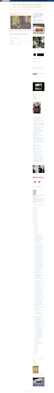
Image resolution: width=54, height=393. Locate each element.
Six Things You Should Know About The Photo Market (38, 136)
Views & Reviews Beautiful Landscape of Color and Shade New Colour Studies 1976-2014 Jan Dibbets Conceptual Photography (38, 15)
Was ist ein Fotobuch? (36, 144)
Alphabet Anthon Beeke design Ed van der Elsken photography (38, 128)
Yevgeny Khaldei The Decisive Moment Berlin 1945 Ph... (38, 293)
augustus (36, 230)
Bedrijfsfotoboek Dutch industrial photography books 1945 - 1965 (38, 161)
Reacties (35, 362)
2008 (35, 223)
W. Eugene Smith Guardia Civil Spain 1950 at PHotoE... (38, 334)
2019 (35, 208)
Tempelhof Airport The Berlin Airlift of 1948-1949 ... (38, 300)
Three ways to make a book (37, 145)
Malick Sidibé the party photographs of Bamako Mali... (39, 262)
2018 (35, 209)
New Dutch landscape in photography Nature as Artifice (39, 295)
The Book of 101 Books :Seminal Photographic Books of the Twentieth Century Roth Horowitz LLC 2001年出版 (38, 141)
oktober (36, 227)
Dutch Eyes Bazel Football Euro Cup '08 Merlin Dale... (39, 267)
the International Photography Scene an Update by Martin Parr (38, 118)
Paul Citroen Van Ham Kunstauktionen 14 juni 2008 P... (39, 310)
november (36, 226)
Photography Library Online (37, 119)
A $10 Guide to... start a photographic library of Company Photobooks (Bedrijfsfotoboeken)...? (38, 130)
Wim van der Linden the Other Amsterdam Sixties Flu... (38, 317)
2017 (35, 211)
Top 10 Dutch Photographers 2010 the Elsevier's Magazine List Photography (38, 124)
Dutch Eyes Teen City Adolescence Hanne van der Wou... (38, 242)
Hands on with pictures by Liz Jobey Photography (38, 235)
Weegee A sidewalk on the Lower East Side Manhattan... (39, 257)
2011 (35, 219)
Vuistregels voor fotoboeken (37, 147)
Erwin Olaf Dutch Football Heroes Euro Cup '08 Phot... (39, 319)
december (36, 224)
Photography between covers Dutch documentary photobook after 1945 (38, 158)
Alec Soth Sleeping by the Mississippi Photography (38, 343)
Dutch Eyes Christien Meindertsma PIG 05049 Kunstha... (38, 272)
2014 (35, 215)
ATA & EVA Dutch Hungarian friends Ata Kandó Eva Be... (38, 275)
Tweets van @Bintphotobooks (37, 186)
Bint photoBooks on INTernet (27, 4)
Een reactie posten (12, 40)
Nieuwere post (12, 41)
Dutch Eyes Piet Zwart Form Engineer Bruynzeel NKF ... (38, 250)
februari (36, 349)
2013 (35, 216)
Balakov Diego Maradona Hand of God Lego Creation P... (39, 253)
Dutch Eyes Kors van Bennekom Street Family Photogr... (39, 245)
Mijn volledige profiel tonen (38, 204)
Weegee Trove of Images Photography (37, 338)
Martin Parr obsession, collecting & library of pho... (39, 298)
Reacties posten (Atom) (17, 43)
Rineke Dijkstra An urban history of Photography (39, 281)
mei (35, 345)
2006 (35, 353)
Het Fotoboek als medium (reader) (37, 146)
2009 (35, 222)
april (35, 346)
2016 (35, 212)
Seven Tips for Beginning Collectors (38, 137)
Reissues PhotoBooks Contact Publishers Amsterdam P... (38, 336)
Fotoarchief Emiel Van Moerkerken (38, 156)
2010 (35, 220)
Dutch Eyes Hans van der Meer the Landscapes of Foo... (39, 324)
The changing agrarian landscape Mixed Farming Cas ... (39, 286)
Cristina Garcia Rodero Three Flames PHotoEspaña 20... (38, 329)
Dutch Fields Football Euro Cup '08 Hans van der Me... (39, 288)
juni (35, 233)
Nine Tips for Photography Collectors (38, 138)
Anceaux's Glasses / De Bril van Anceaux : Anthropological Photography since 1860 (37, 154)
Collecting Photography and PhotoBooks (37, 134)
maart (35, 348)
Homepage (20, 41)
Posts (35, 360)
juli (35, 231)
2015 (35, 214)
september (36, 228)
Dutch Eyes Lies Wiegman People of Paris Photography (39, 237)
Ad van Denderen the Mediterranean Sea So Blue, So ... (39, 278)
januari (36, 350)
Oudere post (29, 41)
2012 (35, 218)
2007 (35, 352)
